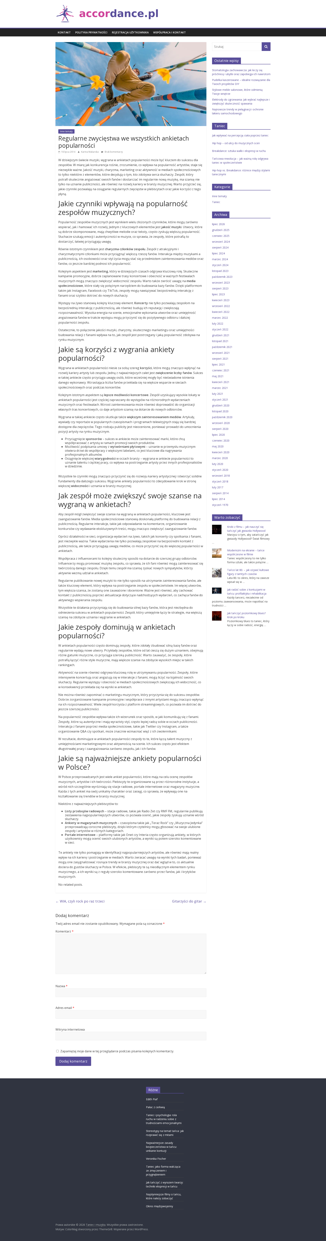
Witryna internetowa (70, 1029)
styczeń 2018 (220, 481)
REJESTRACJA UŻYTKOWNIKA (130, 32)
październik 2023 (222, 277)
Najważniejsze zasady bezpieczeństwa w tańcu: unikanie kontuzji (161, 1147)
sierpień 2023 (220, 288)
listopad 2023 (220, 271)
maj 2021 (218, 376)
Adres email (64, 1008)
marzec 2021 (220, 388)
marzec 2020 (220, 458)
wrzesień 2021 (221, 353)
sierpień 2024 (220, 247)
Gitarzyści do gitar (189, 901)
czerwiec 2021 (220, 370)
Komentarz (64, 931)
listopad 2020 (220, 411)
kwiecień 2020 (220, 452)
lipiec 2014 (218, 499)
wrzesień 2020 (221, 423)
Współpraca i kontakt (169, 32)
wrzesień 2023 (221, 282)
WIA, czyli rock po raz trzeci (80, 901)
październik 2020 (222, 417)
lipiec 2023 (218, 294)
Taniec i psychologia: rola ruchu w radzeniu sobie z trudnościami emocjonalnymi (163, 1119)
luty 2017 (217, 487)
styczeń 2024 (220, 265)
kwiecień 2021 (220, 382)
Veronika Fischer (156, 1158)
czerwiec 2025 (220, 236)
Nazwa (61, 986)
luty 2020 (217, 464)
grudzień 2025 (220, 230)
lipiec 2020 (218, 434)
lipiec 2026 (218, 224)
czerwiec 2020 (220, 440)
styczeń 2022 (220, 329)
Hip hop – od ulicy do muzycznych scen (236, 143)
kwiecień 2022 (220, 312)
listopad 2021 (220, 341)
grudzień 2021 (220, 335)
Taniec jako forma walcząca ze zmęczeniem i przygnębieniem (163, 1170)
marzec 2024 (220, 259)
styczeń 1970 (220, 505)
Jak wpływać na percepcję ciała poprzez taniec (240, 135)
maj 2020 (218, 446)
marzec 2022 (220, 317)
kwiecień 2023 (220, 300)
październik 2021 (222, 347)
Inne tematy (66, 131)
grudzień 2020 (220, 405)
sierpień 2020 (220, 429)
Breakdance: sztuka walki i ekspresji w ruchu (239, 151)
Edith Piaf (152, 1099)
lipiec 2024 (218, 253)
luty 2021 (217, 393)
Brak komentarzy (113, 151)
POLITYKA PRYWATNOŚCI (91, 32)
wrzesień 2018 (221, 475)
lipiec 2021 (218, 364)
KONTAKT (64, 32)
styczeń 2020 (220, 470)
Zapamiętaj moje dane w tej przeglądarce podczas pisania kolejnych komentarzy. (117, 1051)
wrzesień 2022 (221, 306)
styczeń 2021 (220, 399)
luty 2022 (217, 323)
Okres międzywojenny (159, 1206)
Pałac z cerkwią (155, 1107)
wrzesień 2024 (221, 241)
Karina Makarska (90, 151)
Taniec (216, 202)
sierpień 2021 (220, 358)
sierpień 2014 (220, 493)
